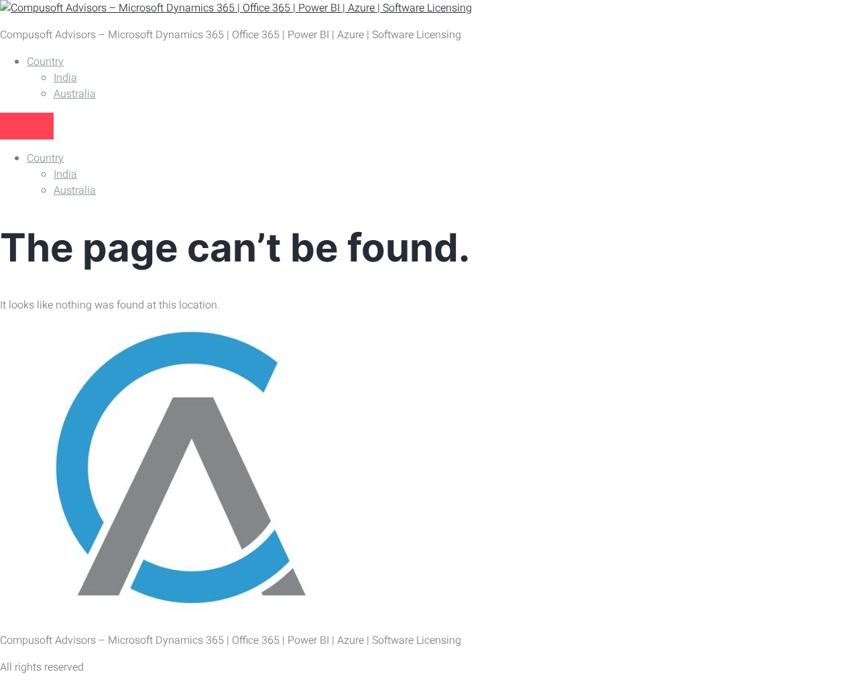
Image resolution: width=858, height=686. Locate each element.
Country (45, 62)
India (65, 78)
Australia (75, 94)
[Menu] (27, 126)
